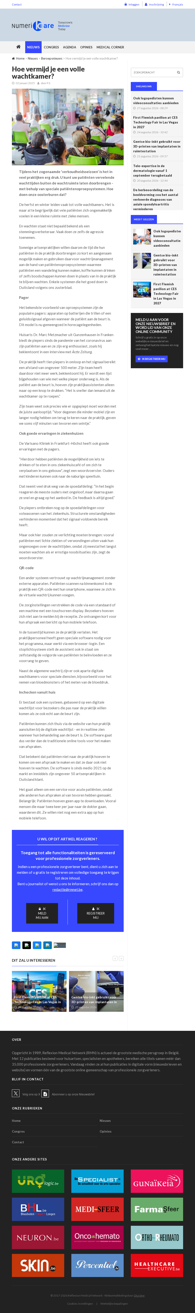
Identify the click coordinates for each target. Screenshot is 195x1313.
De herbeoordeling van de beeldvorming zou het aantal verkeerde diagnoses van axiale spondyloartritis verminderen (155, 199)
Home (20, 58)
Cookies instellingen (80, 1303)
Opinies (86, 47)
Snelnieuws (144, 86)
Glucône (139, 1295)
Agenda (69, 47)
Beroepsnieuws (51, 58)
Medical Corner (110, 47)
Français (177, 4)
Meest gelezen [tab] (144, 219)
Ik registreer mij (96, 913)
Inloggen (134, 4)
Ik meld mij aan (42, 913)
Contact (17, 4)
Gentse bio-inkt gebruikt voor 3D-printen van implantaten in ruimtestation (94, 1002)
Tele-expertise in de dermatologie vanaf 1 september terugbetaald (152, 170)
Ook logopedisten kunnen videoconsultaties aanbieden (156, 100)
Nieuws (33, 47)
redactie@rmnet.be (68, 889)
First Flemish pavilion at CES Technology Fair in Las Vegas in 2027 (37, 1002)
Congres (51, 47)
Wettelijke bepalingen (114, 1303)
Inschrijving (156, 4)
